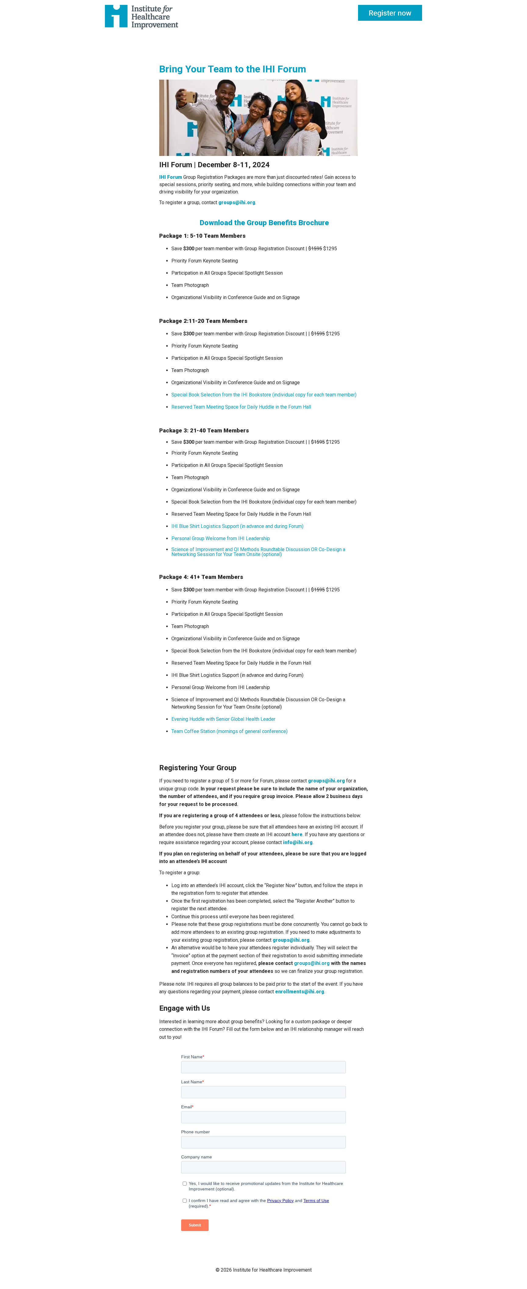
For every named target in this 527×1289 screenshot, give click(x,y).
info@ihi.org (298, 842)
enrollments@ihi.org (299, 992)
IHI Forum (170, 177)
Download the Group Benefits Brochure (263, 222)
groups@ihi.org (236, 202)
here (297, 834)
